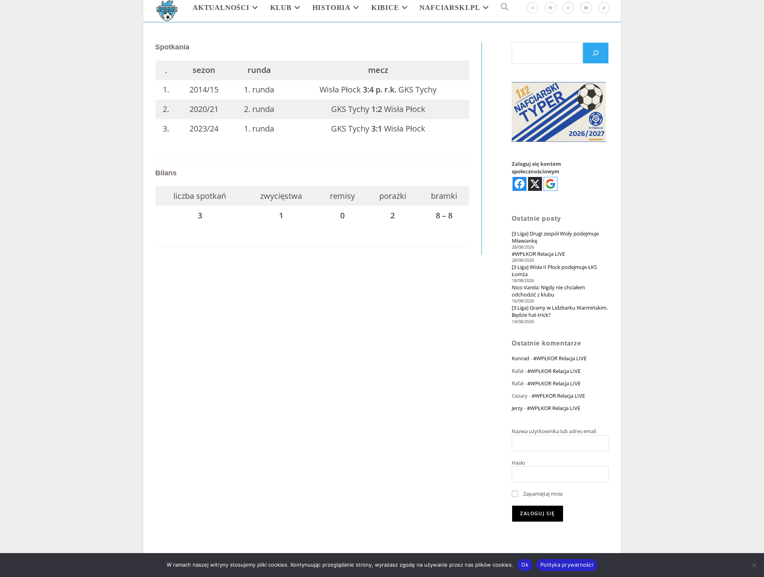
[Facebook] (550, 8)
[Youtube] (586, 8)
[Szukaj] (596, 53)
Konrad (520, 358)
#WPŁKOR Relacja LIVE (538, 253)
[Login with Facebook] (519, 184)
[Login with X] (535, 184)
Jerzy (517, 408)
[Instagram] (568, 8)
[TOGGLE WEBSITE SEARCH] (504, 7)
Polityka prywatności (566, 564)
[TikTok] (604, 8)
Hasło (518, 462)
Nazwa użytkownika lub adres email (554, 431)
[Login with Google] (550, 184)
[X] (532, 8)
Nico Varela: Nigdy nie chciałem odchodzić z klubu (548, 291)
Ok (524, 564)
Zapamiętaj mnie (542, 493)
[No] (754, 565)
